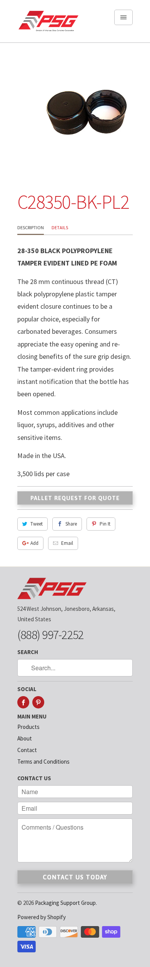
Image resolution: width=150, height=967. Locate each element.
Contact (27, 750)
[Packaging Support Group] (48, 24)
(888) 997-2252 (50, 634)
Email (67, 543)
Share (71, 524)
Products (28, 726)
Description (30, 227)
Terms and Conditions (43, 761)
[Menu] (123, 17)
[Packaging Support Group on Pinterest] (38, 702)
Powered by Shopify (41, 917)
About (24, 738)
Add (34, 543)
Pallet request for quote (75, 498)
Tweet (36, 524)
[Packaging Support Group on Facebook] (23, 702)
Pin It (105, 524)
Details (60, 227)
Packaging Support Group (65, 902)
